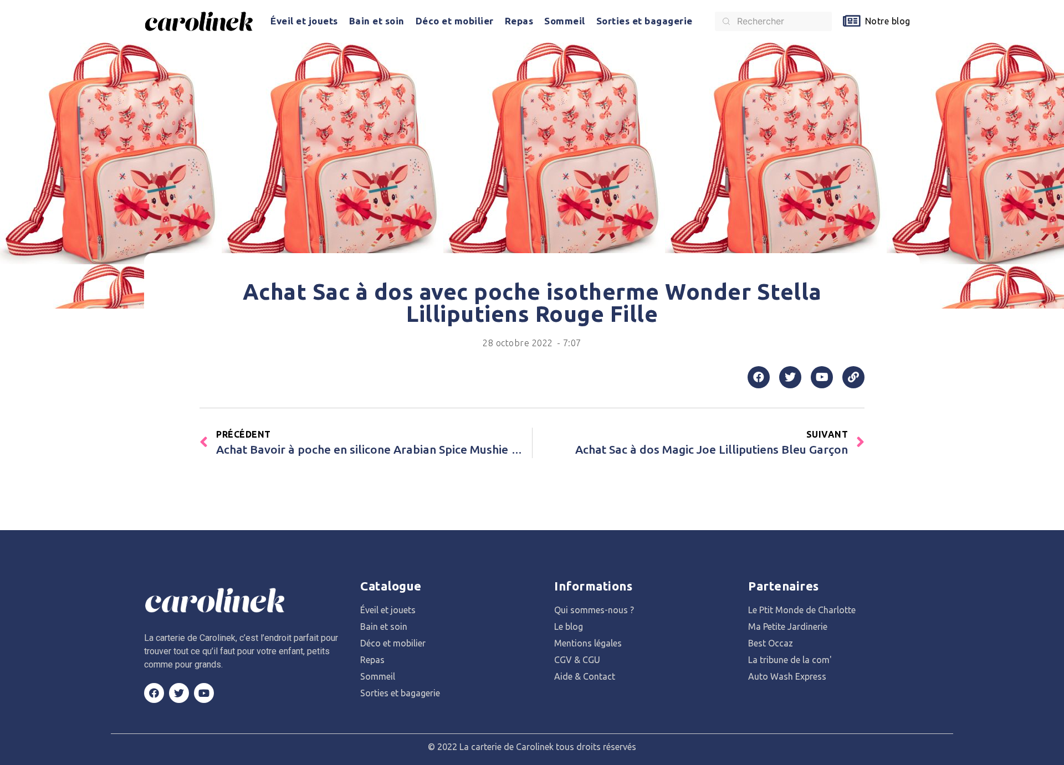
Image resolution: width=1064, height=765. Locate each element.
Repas (519, 21)
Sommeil (564, 21)
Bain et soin (377, 21)
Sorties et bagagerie (644, 21)
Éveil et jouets (304, 21)
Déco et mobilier (455, 21)
